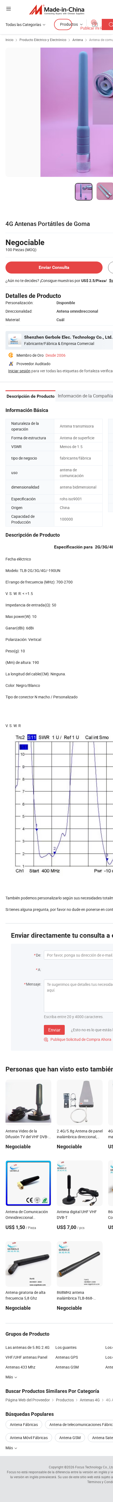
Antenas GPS (66, 1357)
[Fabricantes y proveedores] (56, 9)
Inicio (9, 39)
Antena (77, 39)
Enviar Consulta (54, 267)
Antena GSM (70, 1437)
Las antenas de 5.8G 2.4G (27, 1347)
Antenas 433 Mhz (20, 1367)
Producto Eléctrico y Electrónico (42, 39)
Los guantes (66, 1347)
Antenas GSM (67, 1367)
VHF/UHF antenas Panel (26, 1357)
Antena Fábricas (24, 1424)
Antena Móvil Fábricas (29, 1437)
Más (9, 1447)
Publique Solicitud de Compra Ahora (77, 1039)
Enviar (54, 1030)
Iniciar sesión (19, 370)
